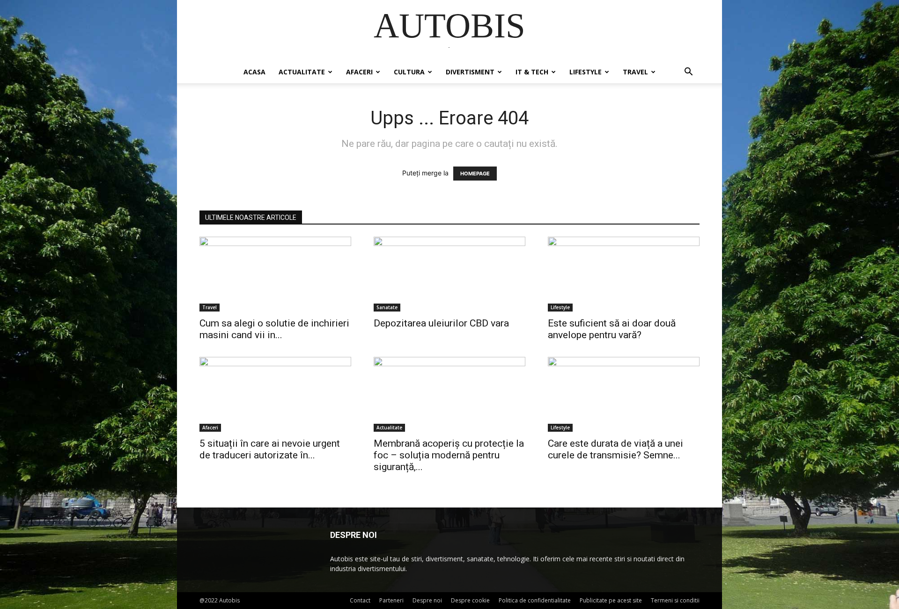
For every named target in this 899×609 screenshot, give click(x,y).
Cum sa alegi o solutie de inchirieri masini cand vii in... (274, 329)
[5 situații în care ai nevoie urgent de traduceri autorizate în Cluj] (275, 394)
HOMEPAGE (475, 173)
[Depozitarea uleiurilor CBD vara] (449, 274)
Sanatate (387, 307)
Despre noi (427, 600)
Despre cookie (470, 600)
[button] (688, 72)
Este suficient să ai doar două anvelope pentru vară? (612, 329)
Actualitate (302, 71)
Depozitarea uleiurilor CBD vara (441, 323)
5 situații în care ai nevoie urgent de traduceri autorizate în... (269, 449)
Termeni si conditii (675, 600)
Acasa (254, 71)
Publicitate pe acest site (611, 600)
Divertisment (470, 71)
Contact (360, 600)
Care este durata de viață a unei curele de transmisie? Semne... (615, 449)
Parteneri (391, 600)
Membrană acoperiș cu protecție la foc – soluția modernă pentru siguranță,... (449, 455)
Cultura (409, 71)
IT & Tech (532, 71)
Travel (635, 71)
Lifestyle (585, 71)
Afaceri (359, 71)
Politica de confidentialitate (535, 600)
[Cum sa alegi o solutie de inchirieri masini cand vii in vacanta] (275, 274)
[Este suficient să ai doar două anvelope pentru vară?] (624, 274)
